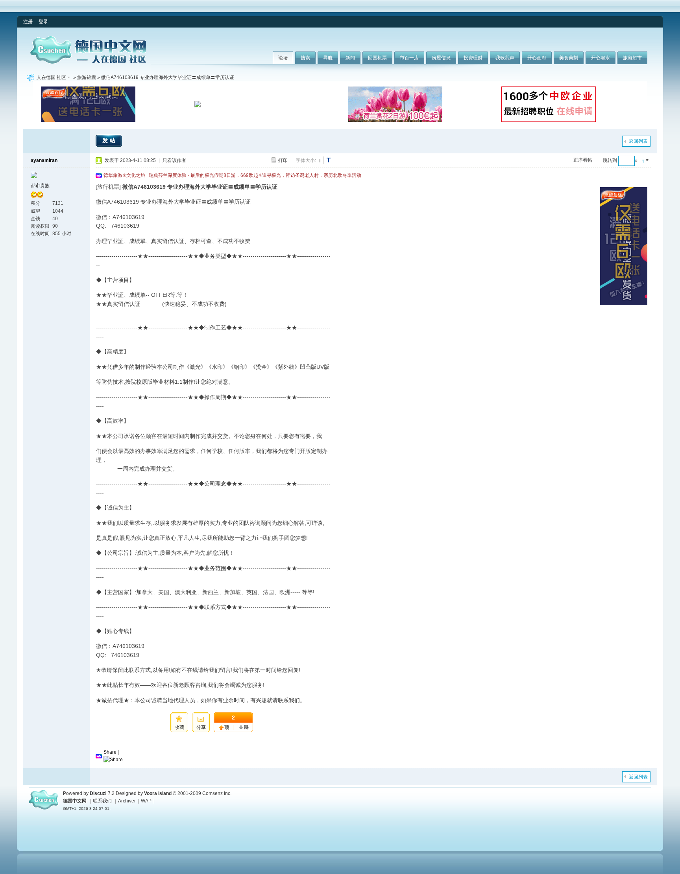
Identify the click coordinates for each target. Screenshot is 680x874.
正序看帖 (582, 160)
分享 (201, 727)
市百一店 (409, 58)
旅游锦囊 (86, 77)
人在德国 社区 (51, 77)
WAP (146, 801)
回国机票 (377, 58)
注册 (28, 21)
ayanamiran (44, 160)
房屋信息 (441, 58)
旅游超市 (632, 58)
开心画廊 (536, 58)
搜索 (305, 58)
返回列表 (638, 141)
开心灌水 (600, 58)
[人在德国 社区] (88, 62)
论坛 (283, 58)
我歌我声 (504, 58)
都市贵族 (40, 185)
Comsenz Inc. (216, 793)
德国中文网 (75, 801)
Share (109, 752)
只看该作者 (174, 160)
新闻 (350, 58)
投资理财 (473, 58)
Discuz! (98, 793)
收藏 (179, 727)
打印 (283, 160)
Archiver (127, 801)
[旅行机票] (108, 187)
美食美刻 (568, 58)
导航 (328, 58)
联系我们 (102, 801)
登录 (43, 21)
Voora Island (158, 793)
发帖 (109, 140)
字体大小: (306, 160)
